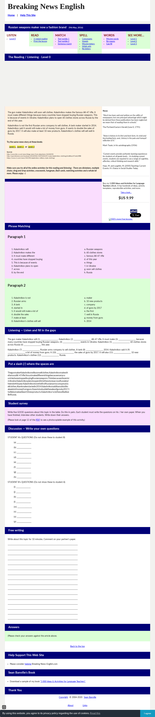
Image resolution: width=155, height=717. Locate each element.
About (70, 705)
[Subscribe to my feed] (121, 219)
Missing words (112, 39)
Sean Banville (90, 697)
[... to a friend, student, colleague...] (133, 211)
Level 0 (12, 39)
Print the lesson (40, 41)
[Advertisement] (77, 83)
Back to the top (77, 646)
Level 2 (133, 41)
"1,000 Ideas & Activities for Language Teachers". (63, 681)
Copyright (63, 697)
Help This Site (28, 15)
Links (85, 705)
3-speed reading (41, 39)
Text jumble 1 (63, 39)
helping (28, 664)
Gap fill (109, 44)
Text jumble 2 (63, 41)
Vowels (85, 41)
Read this (95, 713)
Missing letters (88, 44)
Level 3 (133, 44)
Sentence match (65, 44)
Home (11, 15)
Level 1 (133, 39)
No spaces (110, 41)
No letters (86, 49)
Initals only (86, 46)
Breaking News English (46, 6)
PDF (38, 420)
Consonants (87, 39)
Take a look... (126, 192)
